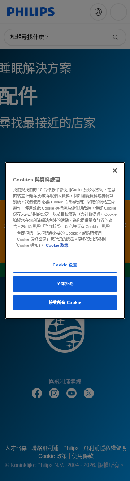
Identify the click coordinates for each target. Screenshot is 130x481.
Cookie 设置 (65, 265)
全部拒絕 (65, 284)
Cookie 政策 (57, 245)
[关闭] (115, 171)
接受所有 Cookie (65, 302)
